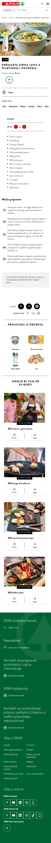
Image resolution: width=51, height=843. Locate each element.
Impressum (31, 766)
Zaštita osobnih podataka (33, 755)
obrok (9, 126)
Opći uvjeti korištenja (13, 750)
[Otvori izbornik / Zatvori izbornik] (47, 3)
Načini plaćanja (11, 754)
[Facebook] (7, 802)
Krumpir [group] (31, 106)
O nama (30, 745)
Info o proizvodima (34, 774)
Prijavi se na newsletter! (18, 647)
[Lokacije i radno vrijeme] (42, 3)
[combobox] (9, 10)
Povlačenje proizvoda (13, 774)
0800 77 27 (13, 628)
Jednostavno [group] (13, 106)
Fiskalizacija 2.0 (10, 778)
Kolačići (29, 750)
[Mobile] (33, 802)
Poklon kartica (10, 762)
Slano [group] (47, 106)
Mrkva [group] (39, 106)
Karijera (29, 762)
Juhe (11, 18)
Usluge (7, 745)
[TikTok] (33, 815)
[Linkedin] (20, 802)
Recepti (4, 18)
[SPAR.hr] (13, 4)
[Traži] (46, 10)
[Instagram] (26, 802)
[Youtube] (13, 802)
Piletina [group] (23, 106)
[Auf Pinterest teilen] (37, 306)
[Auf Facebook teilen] (21, 306)
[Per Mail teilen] (29, 306)
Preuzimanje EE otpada (10, 767)
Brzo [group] (4, 106)
